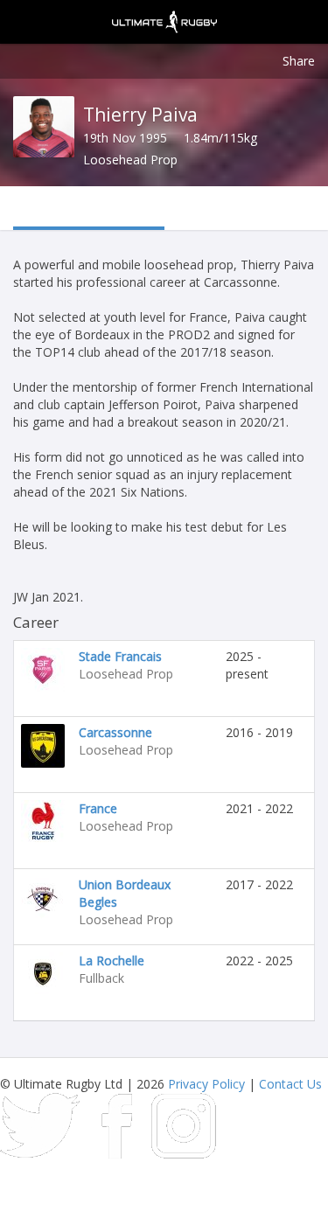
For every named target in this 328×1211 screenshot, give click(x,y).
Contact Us (290, 1083)
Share (299, 60)
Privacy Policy (206, 1083)
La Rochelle (111, 960)
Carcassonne (115, 732)
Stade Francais (120, 656)
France (98, 808)
